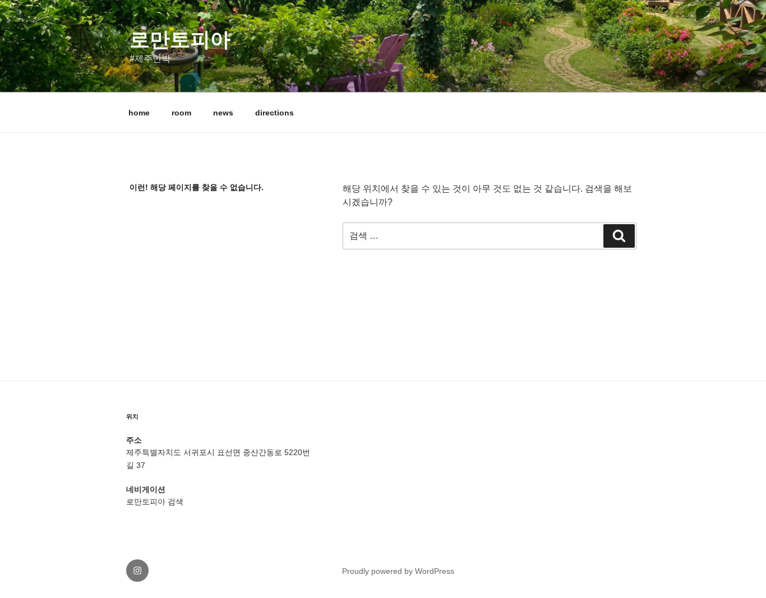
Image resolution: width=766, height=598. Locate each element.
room (181, 112)
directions (274, 112)
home (139, 112)
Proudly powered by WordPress (398, 571)
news (223, 112)
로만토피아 (180, 39)
